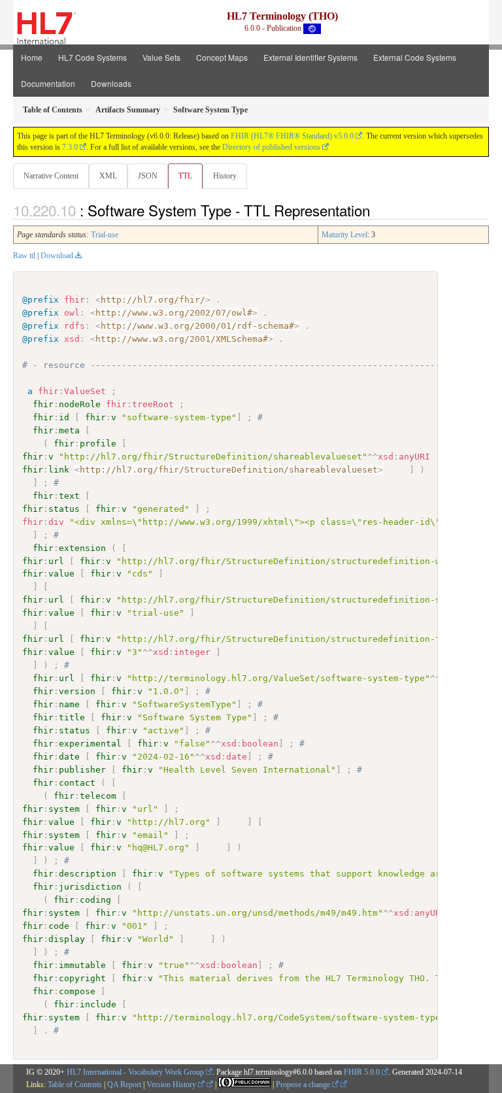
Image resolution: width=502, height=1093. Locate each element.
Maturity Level (344, 234)
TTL (185, 175)
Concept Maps (222, 57)
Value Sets (161, 57)
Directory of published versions (271, 147)
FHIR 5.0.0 (362, 1072)
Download (57, 255)
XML (108, 175)
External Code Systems (414, 57)
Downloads (111, 83)
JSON (148, 175)
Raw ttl (24, 255)
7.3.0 (70, 147)
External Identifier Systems (310, 57)
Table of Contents (75, 1084)
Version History (172, 1084)
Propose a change (304, 1084)
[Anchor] (377, 210)
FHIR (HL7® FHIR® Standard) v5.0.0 (292, 136)
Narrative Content (51, 175)
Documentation (48, 83)
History (225, 175)
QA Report (124, 1084)
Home (31, 57)
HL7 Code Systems (92, 57)
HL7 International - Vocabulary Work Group (135, 1072)
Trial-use (104, 234)
